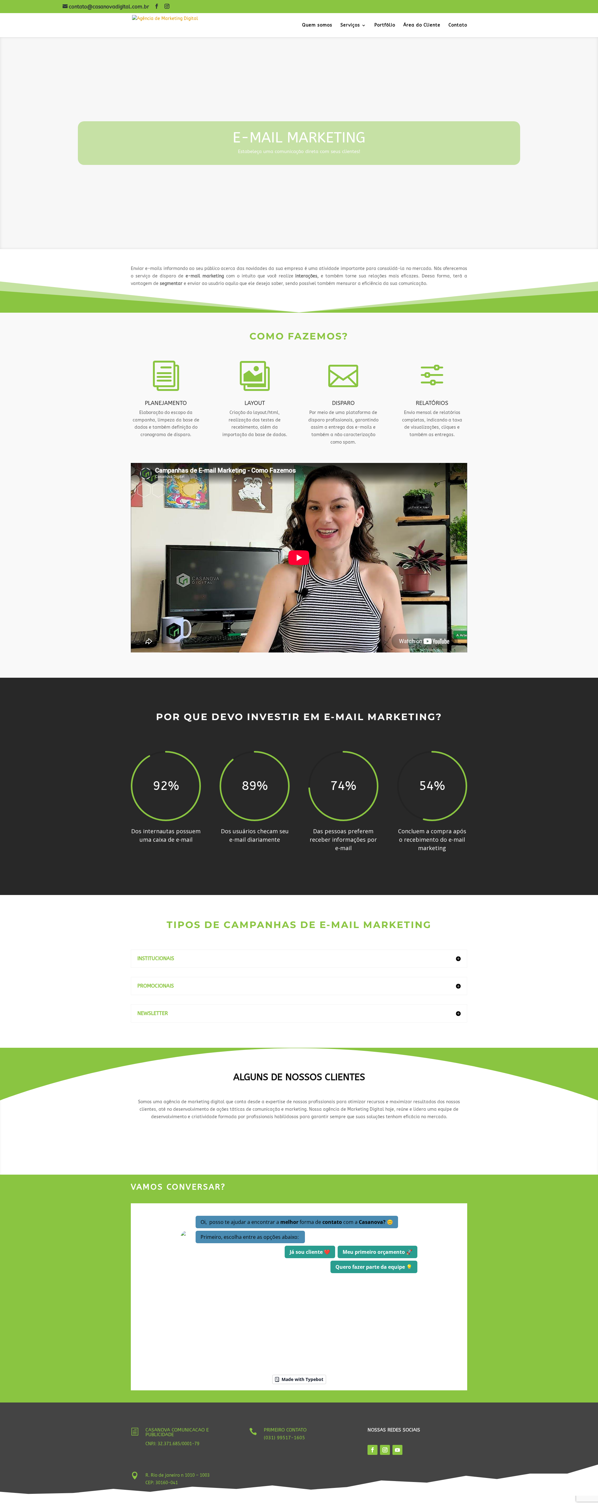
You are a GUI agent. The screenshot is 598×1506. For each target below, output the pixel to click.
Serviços (350, 25)
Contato (457, 25)
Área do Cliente (421, 25)
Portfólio (384, 25)
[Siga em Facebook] (372, 1450)
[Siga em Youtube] (397, 1450)
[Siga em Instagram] (385, 1450)
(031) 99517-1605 (284, 1438)
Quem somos (317, 25)
